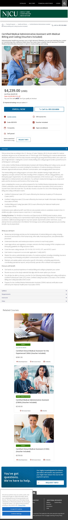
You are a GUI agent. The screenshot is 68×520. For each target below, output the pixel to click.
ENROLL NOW (18, 109)
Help (47, 508)
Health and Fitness (22, 24)
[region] (16, 504)
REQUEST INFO (23, 140)
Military (48, 502)
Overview (5, 149)
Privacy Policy (58, 515)
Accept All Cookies (16, 509)
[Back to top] (34, 500)
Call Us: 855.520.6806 (59, 25)
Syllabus (4, 291)
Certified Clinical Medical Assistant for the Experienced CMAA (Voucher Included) (32, 352)
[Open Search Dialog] (64, 3)
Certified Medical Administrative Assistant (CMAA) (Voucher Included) (32, 401)
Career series (11, 117)
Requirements (6, 294)
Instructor (5, 298)
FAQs (3, 301)
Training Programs (10, 24)
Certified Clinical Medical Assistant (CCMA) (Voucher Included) (32, 450)
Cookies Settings (16, 513)
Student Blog (57, 502)
